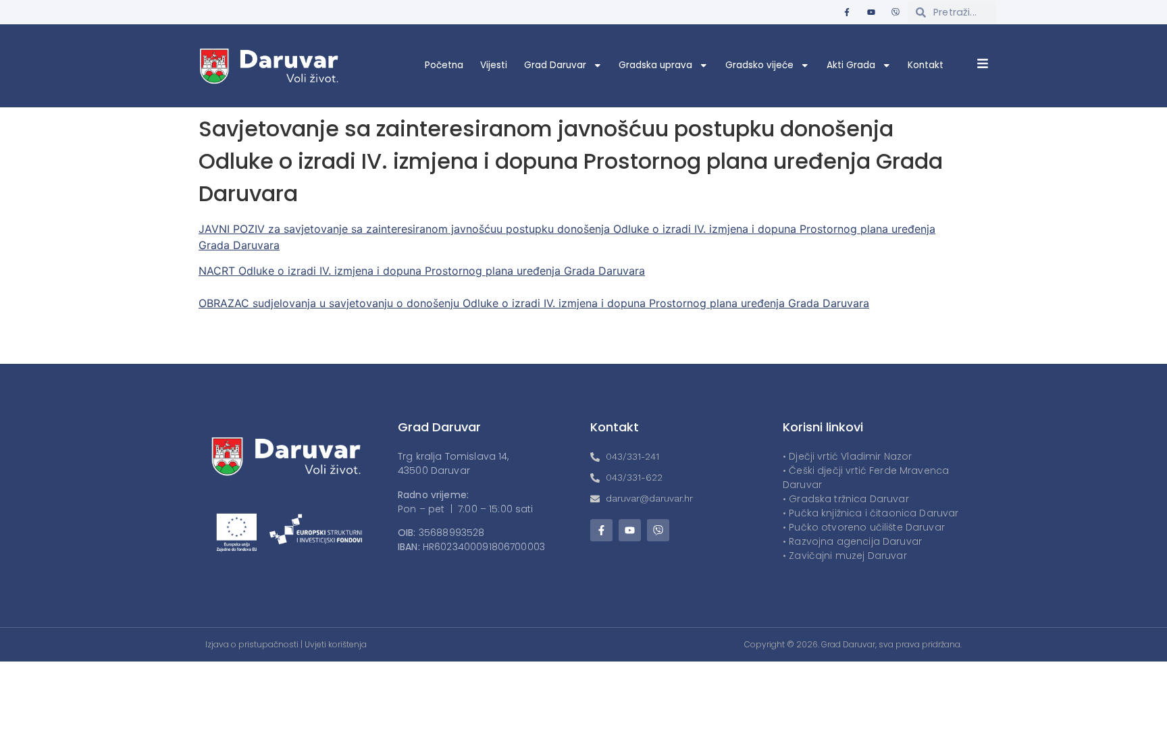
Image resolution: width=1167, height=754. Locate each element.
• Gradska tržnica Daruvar (846, 499)
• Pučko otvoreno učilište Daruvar (864, 527)
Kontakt (925, 65)
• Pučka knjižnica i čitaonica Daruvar (871, 513)
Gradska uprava (655, 65)
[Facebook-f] (847, 12)
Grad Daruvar (555, 65)
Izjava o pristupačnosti (252, 644)
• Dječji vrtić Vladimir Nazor (847, 456)
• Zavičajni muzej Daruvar (845, 555)
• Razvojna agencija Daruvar (852, 541)
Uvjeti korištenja (336, 644)
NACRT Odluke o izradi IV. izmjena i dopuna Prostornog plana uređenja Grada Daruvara (422, 270)
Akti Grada (851, 65)
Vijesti (493, 65)
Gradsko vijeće (759, 65)
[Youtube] (871, 12)
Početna (444, 65)
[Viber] (895, 12)
